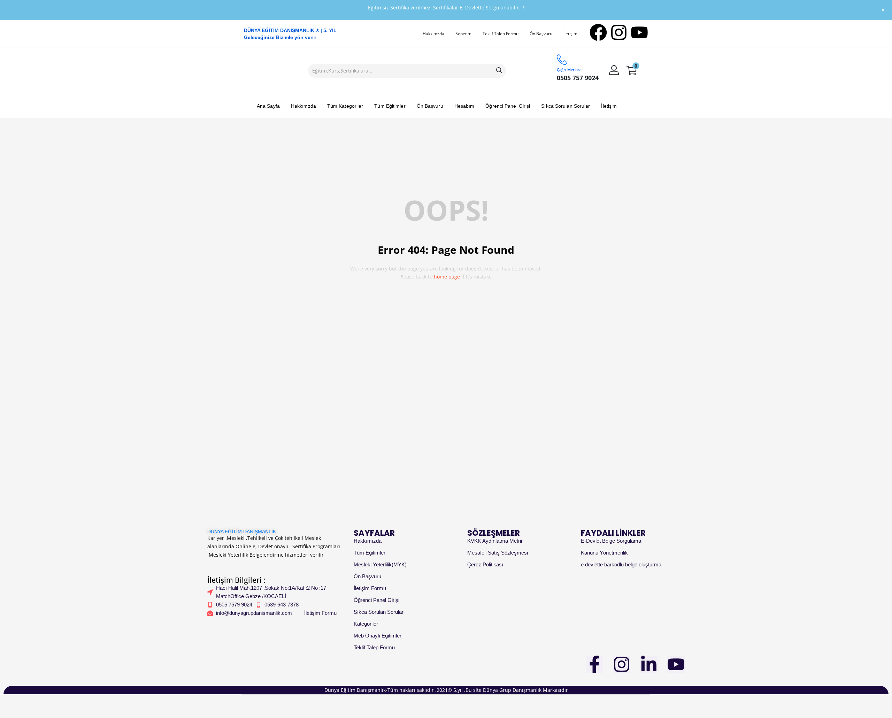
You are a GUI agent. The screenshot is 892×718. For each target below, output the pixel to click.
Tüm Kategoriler (345, 106)
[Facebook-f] (594, 664)
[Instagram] (619, 32)
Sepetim (463, 34)
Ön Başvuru (541, 34)
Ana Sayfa (268, 106)
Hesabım (464, 106)
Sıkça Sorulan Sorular (565, 106)
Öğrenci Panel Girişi (507, 106)
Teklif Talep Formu (500, 34)
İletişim (570, 34)
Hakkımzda (433, 34)
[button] (631, 70)
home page (447, 276)
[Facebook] (598, 32)
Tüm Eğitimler (389, 106)
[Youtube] (639, 32)
